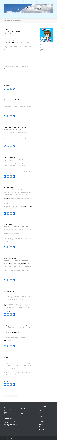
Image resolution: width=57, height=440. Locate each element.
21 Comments (15, 327)
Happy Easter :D (9, 157)
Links (22, 412)
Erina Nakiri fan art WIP (12, 32)
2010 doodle (8, 224)
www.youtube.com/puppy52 (10, 42)
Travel (40, 427)
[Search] (40, 2)
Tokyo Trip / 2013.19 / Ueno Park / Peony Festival (10, 428)
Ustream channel (10, 258)
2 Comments (12, 159)
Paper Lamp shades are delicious (15, 127)
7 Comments (13, 189)
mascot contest (28, 206)
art (19, 101)
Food (22, 293)
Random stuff (9, 187)
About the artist (24, 408)
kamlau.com (8, 418)
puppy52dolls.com (7, 160)
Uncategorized (42, 429)
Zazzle (40, 431)
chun (16, 33)
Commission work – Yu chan (13, 100)
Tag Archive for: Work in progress (12, 20)
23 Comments (15, 293)
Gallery (26, 101)
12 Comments (15, 260)
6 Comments (14, 101)
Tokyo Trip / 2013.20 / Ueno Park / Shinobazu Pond (10, 425)
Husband (6, 198)
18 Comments (13, 226)
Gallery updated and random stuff (16, 326)
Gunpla (9, 203)
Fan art (11, 33)
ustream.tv (11, 263)
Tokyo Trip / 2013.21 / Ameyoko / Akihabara (10, 421)
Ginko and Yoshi (13, 332)
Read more (6, 85)
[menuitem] (20, 2)
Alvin (15, 105)
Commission (22, 101)
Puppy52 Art (11, 438)
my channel (18, 265)
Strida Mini (41, 424)
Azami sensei (19, 263)
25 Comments (12, 359)
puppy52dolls (9, 171)
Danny (5, 163)
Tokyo (40, 426)
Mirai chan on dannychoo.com (11, 305)
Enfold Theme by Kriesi (19, 438)
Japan (40, 418)
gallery (5, 340)
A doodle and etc (10, 291)
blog (18, 129)
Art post (7, 357)
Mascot (22, 413)
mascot (24, 159)
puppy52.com (42, 421)
